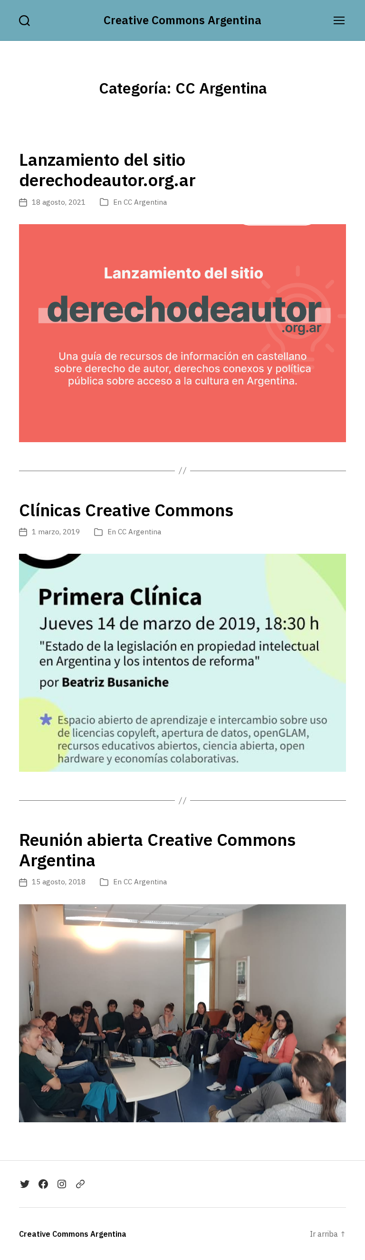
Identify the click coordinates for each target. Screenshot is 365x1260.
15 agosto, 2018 (59, 881)
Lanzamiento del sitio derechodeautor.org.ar (107, 169)
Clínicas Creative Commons (126, 510)
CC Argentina (145, 202)
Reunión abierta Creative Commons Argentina (157, 849)
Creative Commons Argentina (182, 20)
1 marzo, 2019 (56, 531)
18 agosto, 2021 (59, 202)
